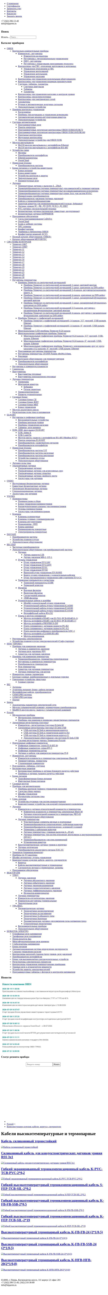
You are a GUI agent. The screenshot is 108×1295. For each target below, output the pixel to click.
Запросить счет (14, 8)
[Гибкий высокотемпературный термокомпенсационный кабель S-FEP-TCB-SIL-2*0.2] (43, 1194)
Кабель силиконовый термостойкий (29, 1141)
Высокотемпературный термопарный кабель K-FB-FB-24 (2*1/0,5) (52, 1232)
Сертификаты (13, 6)
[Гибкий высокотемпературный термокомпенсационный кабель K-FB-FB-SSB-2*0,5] (42, 1210)
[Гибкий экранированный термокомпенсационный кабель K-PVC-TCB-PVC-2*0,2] (41, 1179)
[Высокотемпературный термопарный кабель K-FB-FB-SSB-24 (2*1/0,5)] (36, 1254)
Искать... (5, 37)
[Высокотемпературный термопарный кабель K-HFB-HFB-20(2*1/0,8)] (35, 1270)
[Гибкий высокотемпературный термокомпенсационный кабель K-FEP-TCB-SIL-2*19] (43, 1226)
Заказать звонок (14, 16)
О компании (13, 3)
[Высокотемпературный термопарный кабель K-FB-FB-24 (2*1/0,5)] (34, 1238)
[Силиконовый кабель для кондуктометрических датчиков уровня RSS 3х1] (38, 1163)
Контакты (11, 11)
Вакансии (11, 13)
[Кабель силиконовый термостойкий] (19, 1147)
